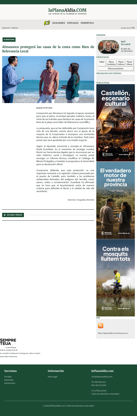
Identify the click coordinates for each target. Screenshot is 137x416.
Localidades (58, 22)
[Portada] (46, 23)
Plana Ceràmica (111, 63)
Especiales (73, 22)
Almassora (6, 28)
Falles (101, 61)
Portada (8, 376)
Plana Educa (129, 63)
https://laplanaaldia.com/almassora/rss (113, 333)
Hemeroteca (87, 22)
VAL (133, 27)
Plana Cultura (120, 63)
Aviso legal (52, 376)
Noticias (15, 28)
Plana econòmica (115, 68)
